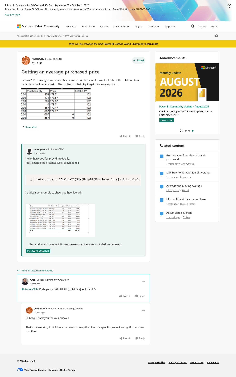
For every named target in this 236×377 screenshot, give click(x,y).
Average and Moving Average (184, 185)
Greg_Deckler (37, 279)
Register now (13, 14)
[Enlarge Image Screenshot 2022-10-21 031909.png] (60, 220)
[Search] (193, 26)
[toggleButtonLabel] (216, 35)
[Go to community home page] (38, 26)
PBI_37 (185, 190)
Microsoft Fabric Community (30, 35)
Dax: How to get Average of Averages (188, 172)
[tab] (185, 130)
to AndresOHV (56, 149)
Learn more (151, 44)
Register (203, 26)
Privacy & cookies (177, 362)
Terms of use (196, 362)
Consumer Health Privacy (62, 369)
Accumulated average (179, 212)
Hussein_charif (187, 203)
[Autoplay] (181, 130)
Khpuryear (185, 176)
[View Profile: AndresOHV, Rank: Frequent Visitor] (25, 60)
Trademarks (213, 362)
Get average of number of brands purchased (186, 157)
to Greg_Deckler (74, 308)
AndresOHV (38, 58)
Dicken (186, 217)
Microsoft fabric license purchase (186, 199)
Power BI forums (54, 35)
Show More (31, 126)
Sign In (214, 26)
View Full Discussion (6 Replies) (37, 270)
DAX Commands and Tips (76, 35)
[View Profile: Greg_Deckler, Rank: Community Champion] (25, 281)
